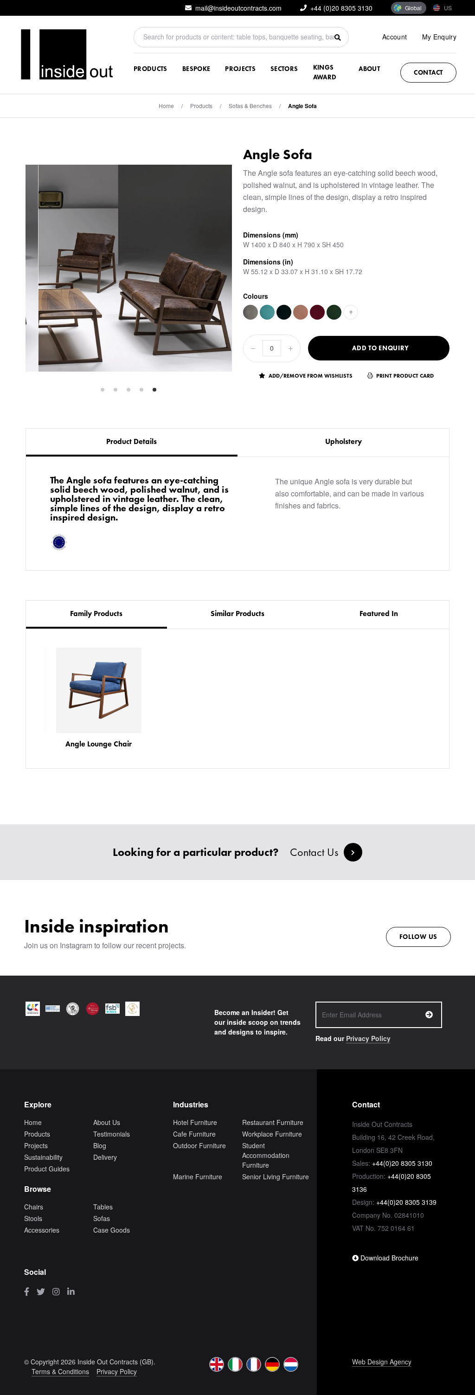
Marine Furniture (197, 1176)
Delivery (105, 1157)
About (369, 68)
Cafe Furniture (194, 1133)
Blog (99, 1145)
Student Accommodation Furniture (265, 1155)
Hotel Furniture (195, 1122)
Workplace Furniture (272, 1133)
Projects (240, 68)
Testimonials (111, 1133)
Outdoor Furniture (199, 1145)
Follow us (418, 936)
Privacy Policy (368, 1038)
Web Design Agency (381, 1361)
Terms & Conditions (60, 1371)
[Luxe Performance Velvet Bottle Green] (334, 312)
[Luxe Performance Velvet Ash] (250, 312)
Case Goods (111, 1229)
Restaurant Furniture (272, 1122)
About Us (106, 1122)
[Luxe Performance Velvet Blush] (300, 312)
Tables (103, 1206)
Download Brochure (388, 1257)
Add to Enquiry (380, 348)
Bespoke (196, 68)
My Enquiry (439, 36)
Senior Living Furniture (275, 1176)
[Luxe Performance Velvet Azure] (267, 312)
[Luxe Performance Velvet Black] (283, 312)
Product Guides (47, 1168)
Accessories (41, 1229)
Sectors (284, 68)
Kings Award (325, 72)
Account (394, 36)
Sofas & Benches (250, 105)
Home (166, 105)
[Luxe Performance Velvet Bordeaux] (317, 312)
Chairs (33, 1206)
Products (150, 68)
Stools (33, 1218)
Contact (428, 72)
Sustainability (43, 1157)
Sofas (101, 1218)
